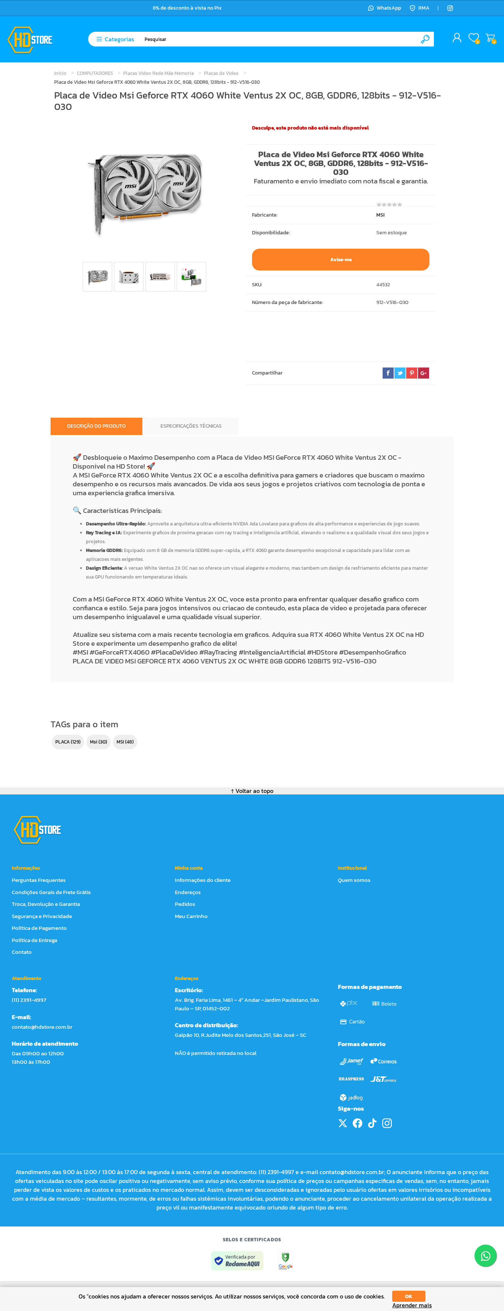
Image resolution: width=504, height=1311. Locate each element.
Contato (22, 952)
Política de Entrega (34, 940)
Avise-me (341, 259)
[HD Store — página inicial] (44, 830)
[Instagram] (450, 8)
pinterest (411, 373)
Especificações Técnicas (191, 426)
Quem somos (354, 880)
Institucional (352, 868)
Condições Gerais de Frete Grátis (51, 892)
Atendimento (26, 978)
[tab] (96, 426)
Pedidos (185, 904)
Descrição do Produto (96, 426)
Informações (26, 868)
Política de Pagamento (39, 928)
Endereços (188, 892)
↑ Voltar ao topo (252, 790)
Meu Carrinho (490, 38)
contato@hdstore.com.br (42, 1026)
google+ (423, 373)
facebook (388, 373)
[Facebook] (357, 1123)
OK (408, 1296)
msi (93, 741)
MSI (380, 215)
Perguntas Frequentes (39, 880)
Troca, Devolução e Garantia (46, 904)
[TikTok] (372, 1123)
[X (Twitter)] (343, 1123)
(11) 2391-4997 (29, 1000)
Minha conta (189, 868)
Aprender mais (412, 1305)
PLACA (62, 741)
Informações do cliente (203, 880)
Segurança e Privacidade (42, 916)
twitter (399, 373)
